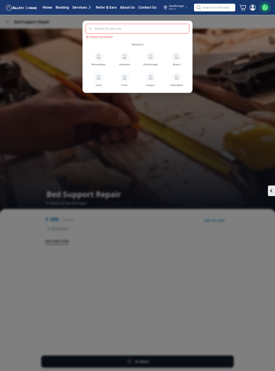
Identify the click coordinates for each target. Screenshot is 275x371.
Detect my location (101, 37)
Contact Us (147, 7)
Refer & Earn (106, 7)
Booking (62, 7)
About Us (127, 7)
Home (47, 7)
